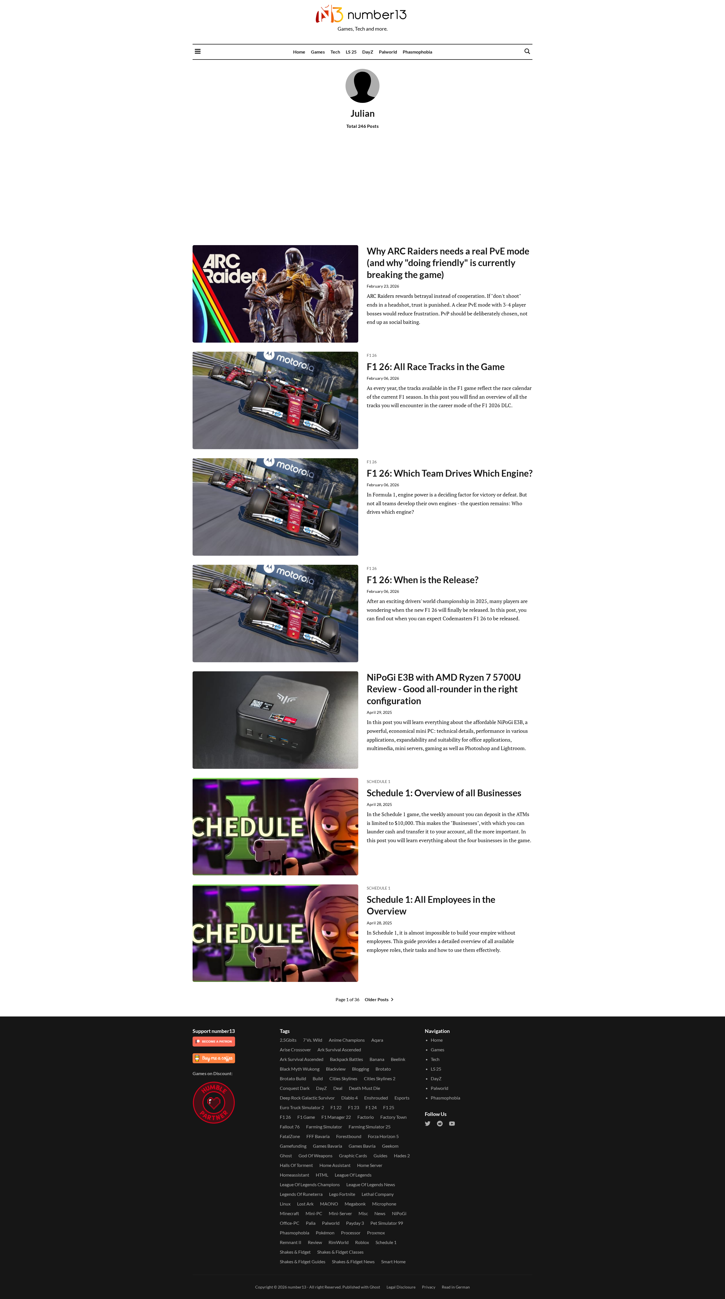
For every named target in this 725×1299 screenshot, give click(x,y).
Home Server (369, 1165)
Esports (402, 1097)
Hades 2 (402, 1155)
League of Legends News (370, 1184)
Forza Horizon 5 (383, 1136)
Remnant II (290, 1242)
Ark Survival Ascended (339, 1049)
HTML (322, 1174)
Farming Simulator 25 (370, 1126)
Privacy (428, 1287)
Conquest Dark (295, 1088)
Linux (285, 1203)
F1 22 (336, 1107)
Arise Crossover (295, 1049)
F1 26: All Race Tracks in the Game (436, 366)
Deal (337, 1088)
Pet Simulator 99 (386, 1223)
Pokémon (325, 1232)
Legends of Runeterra (301, 1194)
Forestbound (348, 1136)
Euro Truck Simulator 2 (302, 1107)
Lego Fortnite (342, 1194)
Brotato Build (293, 1078)
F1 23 (353, 1107)
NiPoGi (399, 1213)
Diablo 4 (349, 1097)
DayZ (367, 51)
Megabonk (355, 1203)
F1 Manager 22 (336, 1117)
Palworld (388, 51)
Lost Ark (305, 1203)
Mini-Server (340, 1213)
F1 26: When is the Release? (422, 579)
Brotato (383, 1068)
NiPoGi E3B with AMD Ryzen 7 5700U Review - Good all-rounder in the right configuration (444, 689)
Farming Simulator (324, 1126)
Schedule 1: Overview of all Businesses (444, 792)
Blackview (336, 1068)
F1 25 (388, 1107)
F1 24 (371, 1107)
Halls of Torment (296, 1165)
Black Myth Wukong (299, 1068)
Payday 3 (355, 1223)
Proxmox (376, 1232)
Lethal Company (378, 1194)
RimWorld (339, 1242)
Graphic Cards (353, 1155)
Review (315, 1242)
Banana (377, 1059)
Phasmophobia (417, 51)
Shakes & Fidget (295, 1252)
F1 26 (372, 355)
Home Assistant (335, 1165)
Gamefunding (293, 1146)
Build (318, 1078)
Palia (310, 1223)
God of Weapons (315, 1155)
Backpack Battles (346, 1059)
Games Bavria (362, 1146)
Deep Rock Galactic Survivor (307, 1097)
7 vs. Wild (312, 1040)
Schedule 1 (378, 781)
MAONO (329, 1203)
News (379, 1213)
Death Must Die (364, 1088)
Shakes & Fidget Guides (302, 1261)
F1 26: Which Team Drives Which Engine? (449, 473)
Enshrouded (376, 1097)
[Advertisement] (362, 196)
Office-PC (289, 1223)
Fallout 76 (290, 1126)
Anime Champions (347, 1040)
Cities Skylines (343, 1078)
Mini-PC (314, 1213)
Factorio (365, 1117)
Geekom (390, 1146)
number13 (297, 1287)
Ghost (286, 1155)
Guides (380, 1155)
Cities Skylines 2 (379, 1078)
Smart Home (393, 1261)
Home (299, 51)
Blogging (360, 1068)
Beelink (398, 1059)
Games (318, 51)
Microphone (384, 1203)
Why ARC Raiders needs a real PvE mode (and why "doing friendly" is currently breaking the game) (448, 262)
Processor (351, 1232)
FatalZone (290, 1136)
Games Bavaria (327, 1146)
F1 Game (306, 1117)
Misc (363, 1213)
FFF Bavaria (318, 1136)
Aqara (377, 1040)
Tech (335, 51)
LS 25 (351, 51)
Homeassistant (294, 1174)
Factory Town (393, 1117)
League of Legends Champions (310, 1184)
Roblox (362, 1242)
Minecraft (289, 1213)
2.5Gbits (288, 1040)
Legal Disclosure (401, 1287)
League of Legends (353, 1174)
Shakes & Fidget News (353, 1261)
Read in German (456, 1287)
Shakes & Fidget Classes (340, 1252)
